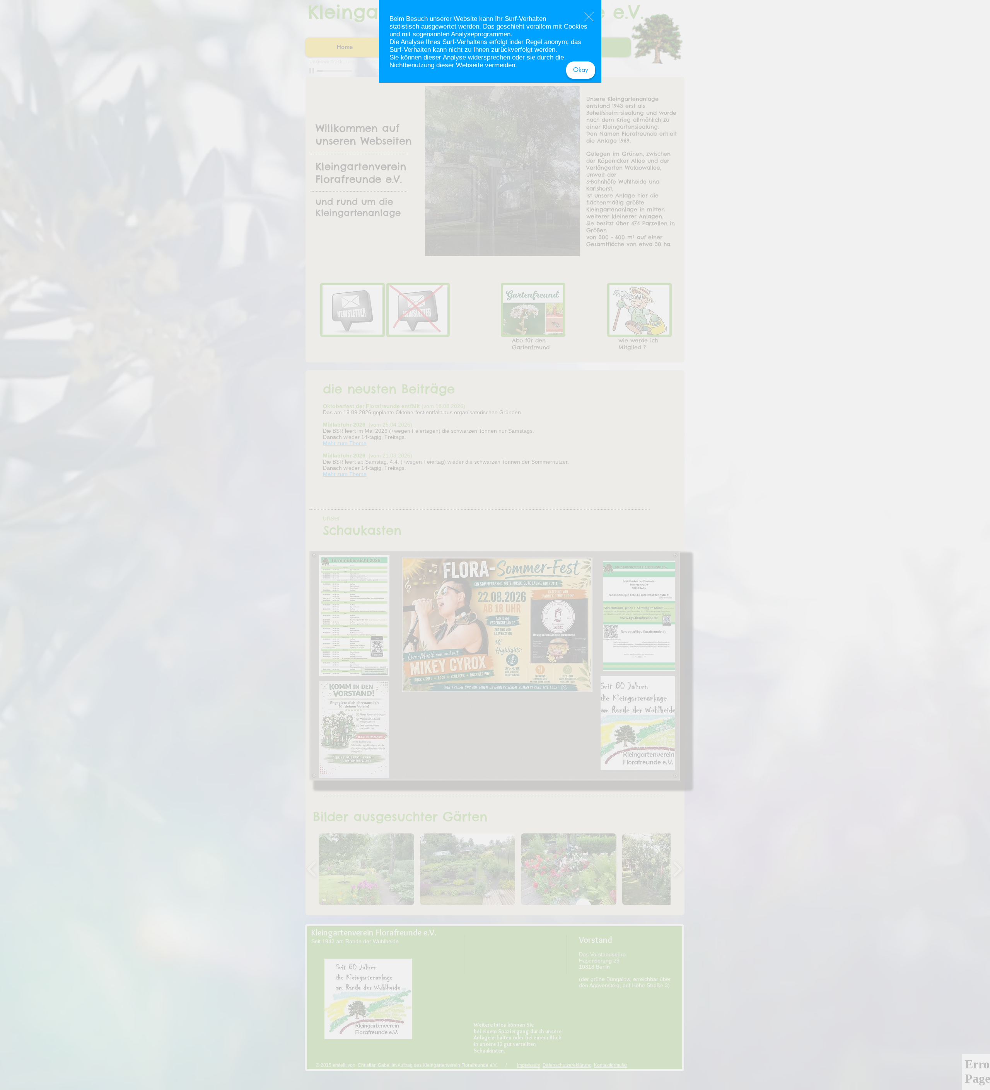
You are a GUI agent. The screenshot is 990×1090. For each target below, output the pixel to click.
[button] (580, 70)
